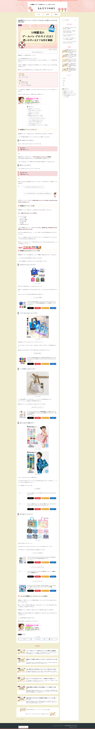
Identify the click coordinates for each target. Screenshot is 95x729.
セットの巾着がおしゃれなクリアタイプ (36, 120)
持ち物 (24, 634)
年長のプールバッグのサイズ (34, 112)
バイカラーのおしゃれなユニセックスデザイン (37, 118)
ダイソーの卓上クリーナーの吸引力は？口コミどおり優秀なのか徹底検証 (69, 39)
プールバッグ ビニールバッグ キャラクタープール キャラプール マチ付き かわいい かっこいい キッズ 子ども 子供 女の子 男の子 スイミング (41, 558)
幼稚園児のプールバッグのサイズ (34, 108)
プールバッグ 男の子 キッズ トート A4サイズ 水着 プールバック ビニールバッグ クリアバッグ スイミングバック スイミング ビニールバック (41, 505)
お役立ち (20, 634)
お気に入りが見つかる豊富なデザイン (36, 121)
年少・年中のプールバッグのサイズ (35, 110)
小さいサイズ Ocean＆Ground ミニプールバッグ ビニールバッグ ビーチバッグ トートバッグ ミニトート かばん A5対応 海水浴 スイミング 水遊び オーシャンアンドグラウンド (41, 303)
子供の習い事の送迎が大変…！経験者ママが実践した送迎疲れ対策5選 (69, 32)
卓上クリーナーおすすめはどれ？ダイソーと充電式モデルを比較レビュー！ (69, 35)
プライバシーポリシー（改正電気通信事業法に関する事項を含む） (67, 725)
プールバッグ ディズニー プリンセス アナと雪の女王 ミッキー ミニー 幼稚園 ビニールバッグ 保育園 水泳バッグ (41, 572)
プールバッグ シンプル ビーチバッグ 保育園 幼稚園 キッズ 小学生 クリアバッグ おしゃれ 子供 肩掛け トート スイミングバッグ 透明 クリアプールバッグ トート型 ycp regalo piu (41, 413)
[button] (50, 639)
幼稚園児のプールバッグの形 (33, 113)
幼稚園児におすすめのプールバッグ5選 (35, 115)
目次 (30, 106)
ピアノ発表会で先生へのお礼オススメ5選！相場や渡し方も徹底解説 (69, 28)
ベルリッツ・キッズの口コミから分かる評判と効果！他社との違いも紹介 (69, 42)
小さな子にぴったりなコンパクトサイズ (36, 116)
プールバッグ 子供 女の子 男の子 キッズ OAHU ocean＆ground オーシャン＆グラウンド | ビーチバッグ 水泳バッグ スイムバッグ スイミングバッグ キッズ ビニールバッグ (41, 359)
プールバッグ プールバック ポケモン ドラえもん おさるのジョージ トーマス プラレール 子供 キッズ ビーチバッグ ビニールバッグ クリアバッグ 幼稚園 (41, 586)
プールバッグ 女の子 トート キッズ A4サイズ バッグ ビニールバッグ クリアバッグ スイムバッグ (41, 494)
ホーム (55, 725)
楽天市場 (39, 283)
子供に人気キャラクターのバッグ (35, 123)
